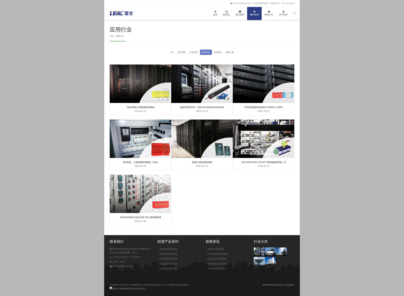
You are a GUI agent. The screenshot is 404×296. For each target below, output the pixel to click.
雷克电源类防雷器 (168, 263)
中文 (283, 3)
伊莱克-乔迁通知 (215, 249)
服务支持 (254, 14)
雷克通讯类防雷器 (168, 259)
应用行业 (120, 36)
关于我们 (283, 14)
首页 (215, 14)
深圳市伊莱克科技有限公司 (274, 285)
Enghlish (290, 3)
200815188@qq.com (241, 3)
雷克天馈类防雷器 (168, 268)
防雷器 (226, 14)
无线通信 (218, 52)
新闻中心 (268, 14)
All (172, 52)
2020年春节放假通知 (217, 254)
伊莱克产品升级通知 (217, 263)
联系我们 (290, 285)
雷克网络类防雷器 (168, 254)
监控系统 (182, 52)
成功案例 (239, 14)
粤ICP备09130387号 (180, 285)
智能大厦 (230, 52)
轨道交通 (194, 52)
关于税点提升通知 (216, 268)
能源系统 (206, 52)
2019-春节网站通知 (217, 259)
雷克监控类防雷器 (168, 249)
